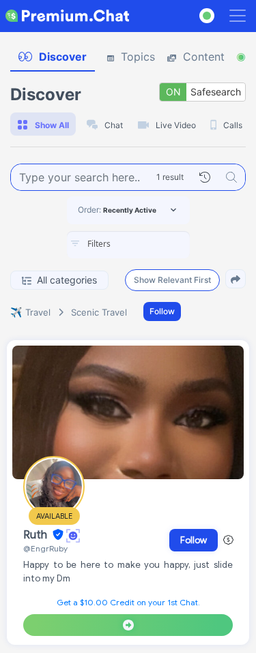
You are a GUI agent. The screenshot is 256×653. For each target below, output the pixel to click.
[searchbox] (148, 244)
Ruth (36, 535)
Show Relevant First (172, 280)
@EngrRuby (45, 548)
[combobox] (128, 244)
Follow (162, 311)
